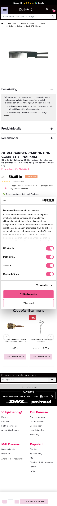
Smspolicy (34, 434)
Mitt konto (5, 453)
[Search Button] (53, 16)
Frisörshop (12, 23)
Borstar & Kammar (28, 23)
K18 (31, 458)
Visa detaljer (42, 285)
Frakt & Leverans (9, 426)
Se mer (6, 115)
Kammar (43, 23)
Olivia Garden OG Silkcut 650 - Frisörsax (41, 340)
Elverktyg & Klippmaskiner (41, 462)
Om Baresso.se (36, 421)
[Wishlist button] (41, 10)
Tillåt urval (29, 303)
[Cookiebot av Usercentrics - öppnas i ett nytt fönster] (42, 200)
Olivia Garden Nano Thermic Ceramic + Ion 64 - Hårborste (15, 340)
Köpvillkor (5, 421)
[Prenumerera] (52, 379)
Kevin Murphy (36, 453)
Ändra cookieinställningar (12, 459)
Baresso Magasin (37, 417)
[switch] (50, 257)
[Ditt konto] (47, 10)
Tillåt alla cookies (28, 294)
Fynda (32, 471)
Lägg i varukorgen (34, 501)
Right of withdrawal (28, 387)
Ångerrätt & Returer (10, 430)
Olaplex (33, 449)
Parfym (33, 466)
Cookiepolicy (36, 426)
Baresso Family (8, 449)
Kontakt (4, 417)
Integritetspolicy (37, 430)
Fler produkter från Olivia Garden (16, 169)
